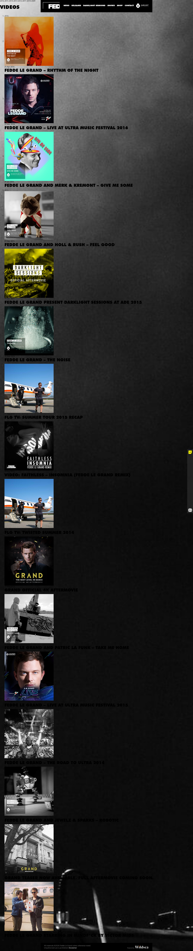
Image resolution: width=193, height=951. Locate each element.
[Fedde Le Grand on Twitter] (190, 464)
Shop (120, 5)
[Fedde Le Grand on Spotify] (190, 487)
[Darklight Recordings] (142, 5)
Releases (76, 5)
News (66, 5)
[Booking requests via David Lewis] (190, 510)
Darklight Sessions (94, 5)
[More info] (190, 499)
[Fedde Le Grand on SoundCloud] (190, 481)
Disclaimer (73, 948)
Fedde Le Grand (51, 5)
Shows (111, 5)
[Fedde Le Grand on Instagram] (190, 470)
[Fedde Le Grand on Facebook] (190, 458)
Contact (129, 5)
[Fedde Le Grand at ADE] (190, 452)
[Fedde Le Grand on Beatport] (190, 493)
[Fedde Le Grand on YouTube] (190, 475)
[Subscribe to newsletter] (190, 504)
